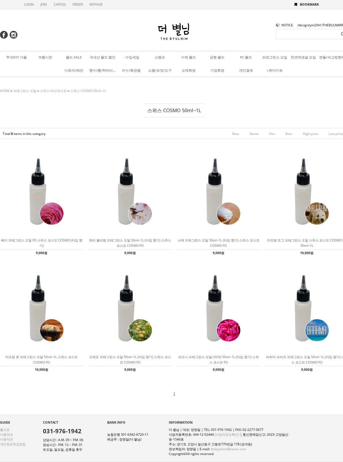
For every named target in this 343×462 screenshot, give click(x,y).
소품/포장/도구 (160, 70)
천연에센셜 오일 (303, 57)
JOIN (43, 4)
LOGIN (29, 4)
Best (288, 133)
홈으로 (5, 429)
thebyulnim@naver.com (228, 449)
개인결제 (246, 70)
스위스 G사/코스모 (53, 91)
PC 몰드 (246, 57)
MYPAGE (96, 4)
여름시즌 (45, 57)
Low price (336, 133)
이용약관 (6, 439)
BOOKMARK (309, 4)
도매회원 (189, 70)
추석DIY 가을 (16, 57)
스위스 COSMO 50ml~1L (88, 91)
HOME (5, 91)
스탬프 (160, 57)
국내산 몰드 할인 (102, 57)
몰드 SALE (74, 57)
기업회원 (217, 70)
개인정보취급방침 (13, 444)
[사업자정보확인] (227, 434)
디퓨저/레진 (74, 70)
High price (310, 133)
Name (254, 133)
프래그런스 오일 (274, 57)
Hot (272, 133)
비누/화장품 (131, 70)
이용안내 (6, 434)
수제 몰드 (188, 57)
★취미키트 (275, 70)
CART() (60, 4)
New (235, 133)
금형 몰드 (217, 57)
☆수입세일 (131, 57)
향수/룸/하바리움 (102, 70)
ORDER (77, 4)
